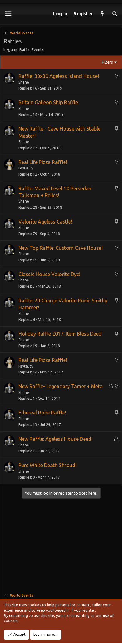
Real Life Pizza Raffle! (42, 162)
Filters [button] (107, 62)
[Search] (115, 13)
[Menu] (8, 14)
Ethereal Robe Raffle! (42, 412)
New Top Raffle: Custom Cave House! (60, 248)
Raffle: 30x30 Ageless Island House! (58, 76)
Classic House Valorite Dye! (49, 274)
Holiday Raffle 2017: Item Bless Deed (60, 334)
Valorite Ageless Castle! (45, 221)
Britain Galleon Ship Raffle (48, 102)
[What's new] (102, 13)
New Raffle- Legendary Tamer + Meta (60, 386)
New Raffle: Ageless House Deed (54, 439)
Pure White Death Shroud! (47, 465)
